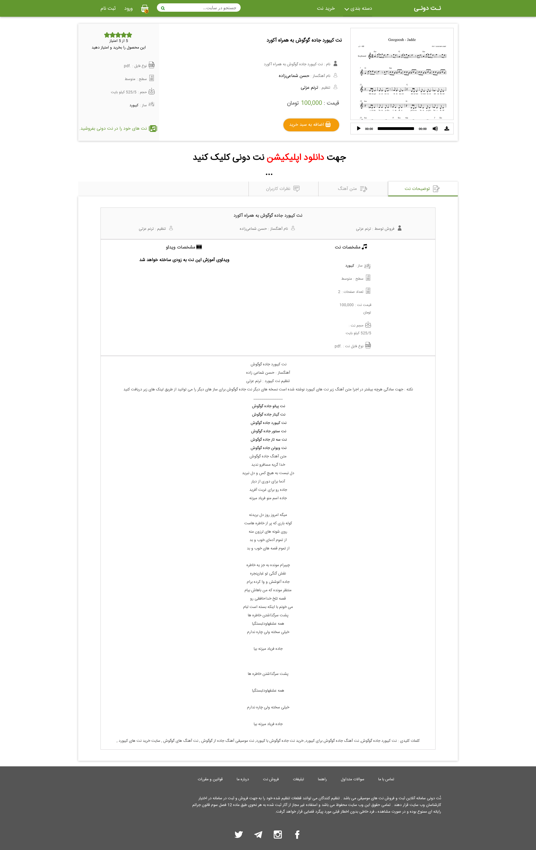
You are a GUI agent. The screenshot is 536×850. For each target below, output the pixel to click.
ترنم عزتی (309, 87)
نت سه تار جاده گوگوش (268, 439)
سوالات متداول (352, 779)
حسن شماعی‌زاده (294, 76)
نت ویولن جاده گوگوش (268, 448)
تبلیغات (298, 779)
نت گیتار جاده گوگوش (268, 414)
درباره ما (243, 779)
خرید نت (326, 8)
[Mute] (435, 128)
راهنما (322, 779)
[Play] (359, 128)
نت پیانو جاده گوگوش (268, 406)
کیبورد (134, 105)
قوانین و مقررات (210, 779)
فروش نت (271, 779)
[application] (402, 128)
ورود (128, 8)
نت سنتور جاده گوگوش (268, 431)
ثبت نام (108, 8)
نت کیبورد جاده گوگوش (268, 423)
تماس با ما (386, 779)
